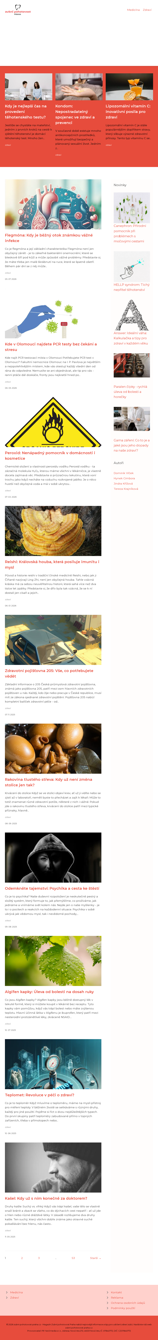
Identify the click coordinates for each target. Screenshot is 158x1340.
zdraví (8, 145)
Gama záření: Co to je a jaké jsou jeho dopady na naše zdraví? (132, 445)
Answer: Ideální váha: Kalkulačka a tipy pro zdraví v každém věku (131, 338)
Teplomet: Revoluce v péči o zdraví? (39, 1095)
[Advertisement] (79, 39)
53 (73, 1258)
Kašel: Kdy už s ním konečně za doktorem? (46, 1198)
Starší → (95, 1258)
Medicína (133, 9)
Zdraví (147, 9)
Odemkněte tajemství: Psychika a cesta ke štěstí (52, 888)
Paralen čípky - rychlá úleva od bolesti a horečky (130, 392)
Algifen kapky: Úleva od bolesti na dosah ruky (49, 992)
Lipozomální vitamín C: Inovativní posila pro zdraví (128, 111)
